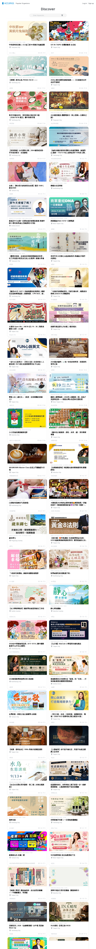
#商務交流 (54, 793)
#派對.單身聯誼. (55, 511)
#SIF (52, 53)
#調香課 (11, 158)
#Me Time (54, 828)
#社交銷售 (54, 546)
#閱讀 (11, 264)
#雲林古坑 (12, 617)
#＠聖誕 (53, 581)
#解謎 (52, 88)
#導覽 (52, 370)
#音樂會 (53, 898)
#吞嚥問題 (12, 511)
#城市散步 (54, 934)
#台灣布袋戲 (54, 123)
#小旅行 (11, 828)
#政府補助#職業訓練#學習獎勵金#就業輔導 (22, 863)
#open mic (12, 335)
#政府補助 (54, 476)
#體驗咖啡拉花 (13, 476)
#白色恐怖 (54, 405)
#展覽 (11, 88)
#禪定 (52, 617)
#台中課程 (12, 299)
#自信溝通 (12, 370)
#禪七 (11, 546)
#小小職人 (12, 53)
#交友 (52, 757)
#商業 (52, 229)
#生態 (11, 793)
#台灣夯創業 (13, 229)
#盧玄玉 (11, 405)
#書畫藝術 (12, 898)
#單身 (11, 757)
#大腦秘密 (54, 299)
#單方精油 (54, 335)
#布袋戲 (11, 722)
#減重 (52, 687)
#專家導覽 (54, 440)
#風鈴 (52, 264)
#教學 (11, 687)
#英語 (52, 722)
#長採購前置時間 (56, 158)
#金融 (11, 934)
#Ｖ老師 (11, 581)
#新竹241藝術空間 (14, 440)
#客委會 (11, 123)
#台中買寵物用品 (14, 652)
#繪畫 (11, 194)
